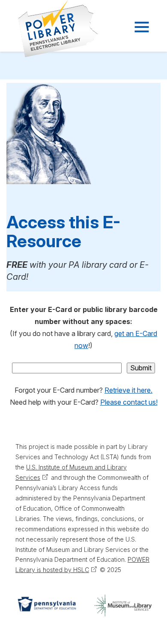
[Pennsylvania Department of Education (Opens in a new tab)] (46, 605)
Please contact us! (129, 402)
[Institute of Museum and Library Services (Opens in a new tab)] (123, 605)
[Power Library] (47, 29)
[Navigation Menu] (141, 27)
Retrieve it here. (128, 390)
